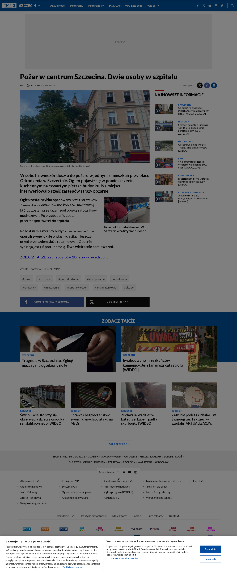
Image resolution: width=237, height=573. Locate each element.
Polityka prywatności (74, 567)
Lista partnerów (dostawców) (122, 558)
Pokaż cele (210, 559)
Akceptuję (210, 549)
